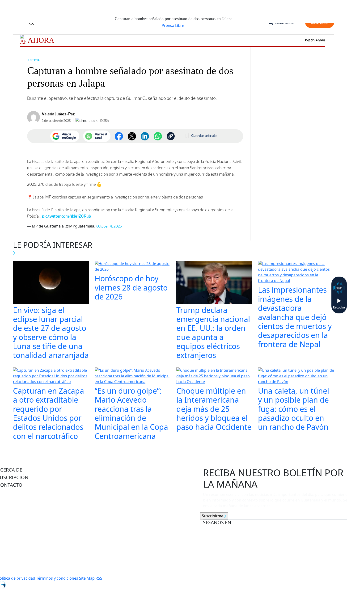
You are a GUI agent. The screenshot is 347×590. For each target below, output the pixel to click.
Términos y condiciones (57, 578)
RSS (99, 578)
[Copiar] (170, 136)
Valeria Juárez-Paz (58, 114)
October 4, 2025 (109, 226)
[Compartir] (157, 136)
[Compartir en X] (131, 136)
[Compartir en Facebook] (118, 136)
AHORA (41, 40)
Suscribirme (213, 515)
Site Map (87, 578)
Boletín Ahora (314, 40)
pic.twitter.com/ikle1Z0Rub (66, 216)
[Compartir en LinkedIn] (144, 136)
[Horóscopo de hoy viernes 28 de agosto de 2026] (133, 267)
